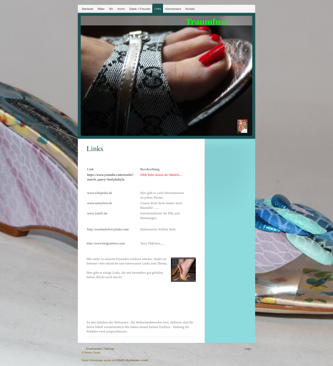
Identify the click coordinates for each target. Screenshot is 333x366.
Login (248, 348)
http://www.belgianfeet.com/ (106, 243)
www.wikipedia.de (99, 193)
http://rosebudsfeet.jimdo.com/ (108, 229)
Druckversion (94, 348)
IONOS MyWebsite (127, 360)
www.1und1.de (97, 213)
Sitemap (109, 348)
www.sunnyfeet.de (99, 203)
